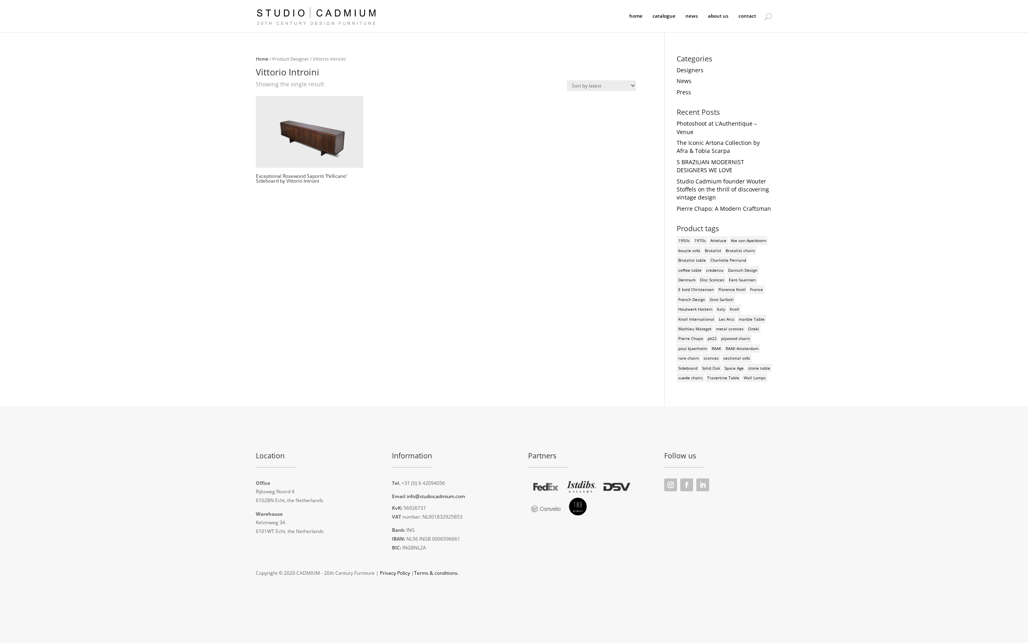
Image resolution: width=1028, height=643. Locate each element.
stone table (759, 368)
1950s (684, 240)
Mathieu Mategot (695, 329)
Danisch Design (742, 270)
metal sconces (730, 329)
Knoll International (696, 319)
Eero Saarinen (742, 280)
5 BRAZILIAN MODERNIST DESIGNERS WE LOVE (710, 166)
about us (718, 16)
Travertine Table (723, 378)
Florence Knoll (732, 289)
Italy (721, 309)
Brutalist (713, 250)
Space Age (734, 368)
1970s (700, 240)
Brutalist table (692, 260)
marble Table (752, 319)
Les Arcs (726, 319)
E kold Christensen (696, 289)
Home (262, 59)
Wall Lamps (755, 378)
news (691, 16)
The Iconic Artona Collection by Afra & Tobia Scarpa (718, 147)
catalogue (664, 16)
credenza (715, 270)
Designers (690, 70)
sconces (711, 358)
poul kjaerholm (692, 348)
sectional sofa (736, 358)
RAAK (716, 348)
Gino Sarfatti (722, 299)
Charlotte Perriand (728, 260)
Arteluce (718, 240)
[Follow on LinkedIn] (702, 484)
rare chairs (688, 358)
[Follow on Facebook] (686, 484)
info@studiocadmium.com (436, 496)
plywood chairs (735, 338)
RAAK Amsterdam (742, 348)
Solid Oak (711, 368)
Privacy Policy (395, 573)
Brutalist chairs (740, 250)
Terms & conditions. (436, 573)
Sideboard (688, 368)
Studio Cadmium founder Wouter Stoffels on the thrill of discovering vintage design (723, 189)
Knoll (734, 309)
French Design (691, 299)
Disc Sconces (712, 280)
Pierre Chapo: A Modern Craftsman (724, 208)
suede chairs (690, 378)
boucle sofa (689, 250)
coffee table (690, 270)
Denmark (687, 280)
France (756, 289)
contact (747, 16)
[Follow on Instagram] (670, 484)
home (635, 16)
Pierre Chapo (690, 338)
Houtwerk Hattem (695, 309)
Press (684, 92)
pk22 (712, 338)
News (684, 81)
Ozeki (753, 329)
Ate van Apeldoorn (748, 240)
